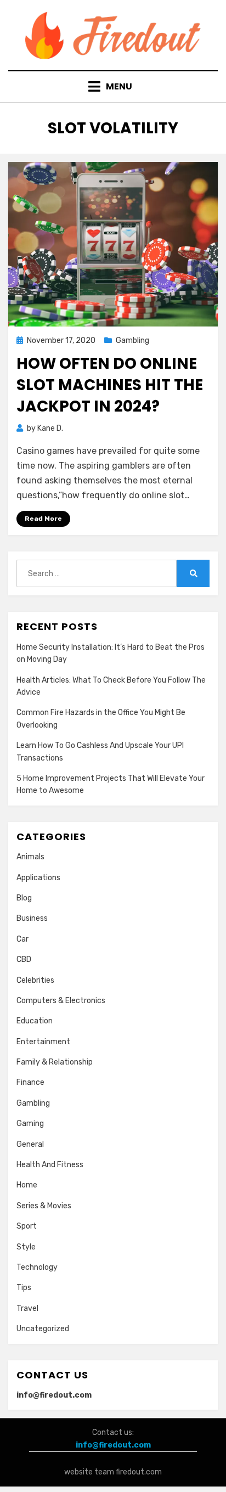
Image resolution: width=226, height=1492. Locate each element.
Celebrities (35, 980)
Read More (43, 518)
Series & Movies (43, 1206)
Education (34, 1021)
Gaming (30, 1123)
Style (26, 1247)
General (30, 1144)
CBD (23, 959)
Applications (38, 877)
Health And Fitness (49, 1164)
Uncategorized (42, 1328)
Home (26, 1185)
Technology (37, 1267)
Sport (26, 1226)
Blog (24, 898)
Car (22, 939)
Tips (23, 1287)
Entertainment (43, 1041)
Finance (30, 1082)
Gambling (132, 340)
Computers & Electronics (60, 1000)
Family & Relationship (54, 1062)
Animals (30, 857)
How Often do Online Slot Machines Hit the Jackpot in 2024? (109, 385)
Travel (27, 1308)
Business (32, 918)
